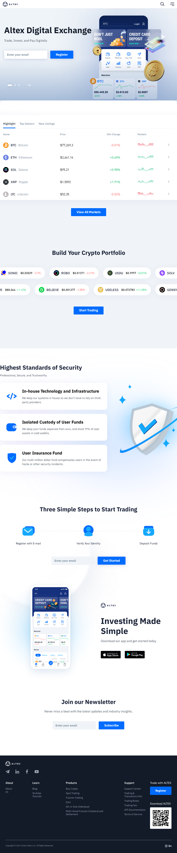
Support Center (132, 788)
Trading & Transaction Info (133, 795)
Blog (34, 788)
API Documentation (135, 809)
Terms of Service (133, 814)
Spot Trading (72, 793)
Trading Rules (131, 800)
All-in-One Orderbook (77, 806)
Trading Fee (130, 805)
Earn (68, 802)
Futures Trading (74, 797)
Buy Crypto (72, 788)
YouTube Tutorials (37, 795)
